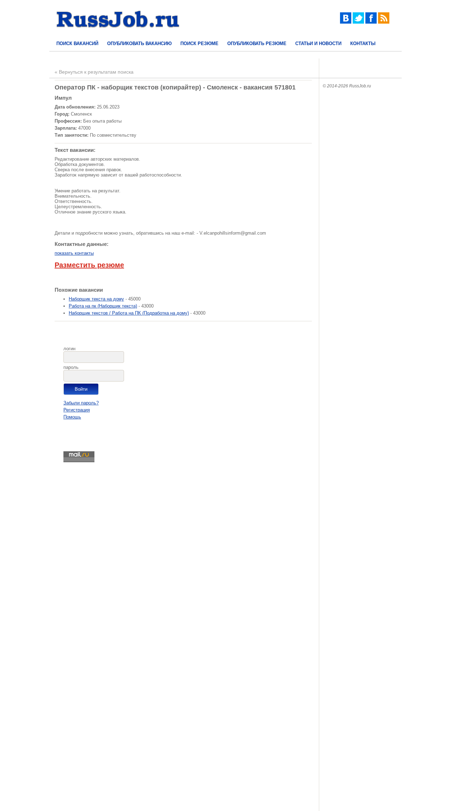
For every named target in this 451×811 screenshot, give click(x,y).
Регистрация (76, 410)
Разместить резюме (89, 265)
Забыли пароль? (81, 403)
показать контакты (74, 253)
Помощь (72, 417)
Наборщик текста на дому (96, 299)
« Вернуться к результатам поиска (94, 72)
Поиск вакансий (77, 43)
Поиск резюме (199, 43)
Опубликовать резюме (256, 43)
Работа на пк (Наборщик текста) (103, 306)
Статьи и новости (318, 43)
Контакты (363, 43)
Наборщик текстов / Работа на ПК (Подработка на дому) (129, 313)
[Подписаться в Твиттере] (358, 22)
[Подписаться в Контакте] (345, 22)
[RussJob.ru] (118, 33)
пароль (71, 367)
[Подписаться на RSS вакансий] (383, 22)
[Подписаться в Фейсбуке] (371, 22)
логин (69, 348)
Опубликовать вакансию (139, 43)
